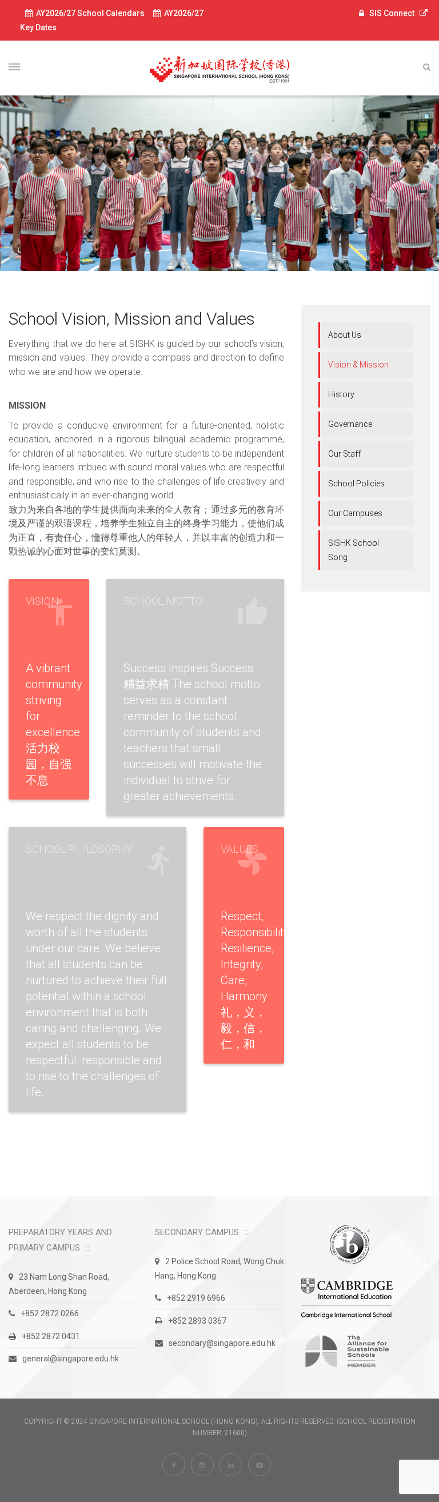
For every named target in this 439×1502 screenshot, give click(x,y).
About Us (344, 334)
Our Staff (344, 453)
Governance (350, 424)
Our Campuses (355, 513)
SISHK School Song (353, 550)
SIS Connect (391, 13)
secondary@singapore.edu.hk (222, 1343)
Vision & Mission (358, 364)
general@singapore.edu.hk (70, 1358)
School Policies (356, 483)
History (341, 394)
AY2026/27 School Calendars (89, 13)
